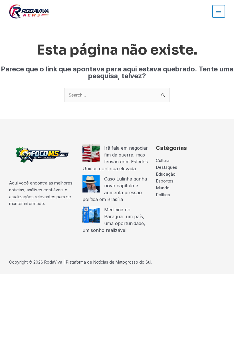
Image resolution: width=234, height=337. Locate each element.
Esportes (165, 181)
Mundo (163, 187)
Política (163, 194)
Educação (165, 174)
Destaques (166, 167)
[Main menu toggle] (218, 11)
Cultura (163, 160)
